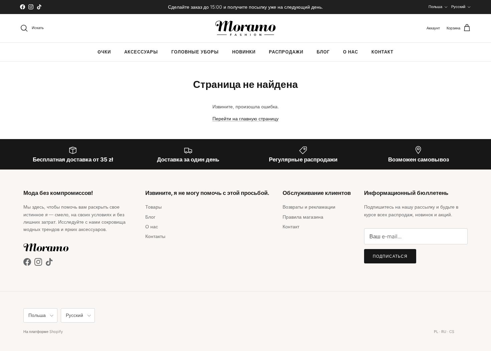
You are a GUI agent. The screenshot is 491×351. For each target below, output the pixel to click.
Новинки (244, 51)
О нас (350, 51)
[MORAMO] (245, 28)
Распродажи (286, 51)
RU (443, 331)
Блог (323, 51)
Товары (153, 207)
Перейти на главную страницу (245, 118)
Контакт (382, 51)
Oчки (104, 51)
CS (451, 331)
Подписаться (390, 256)
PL (436, 331)
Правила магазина (303, 217)
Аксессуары (141, 51)
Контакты (155, 236)
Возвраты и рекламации (309, 207)
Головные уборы (195, 51)
